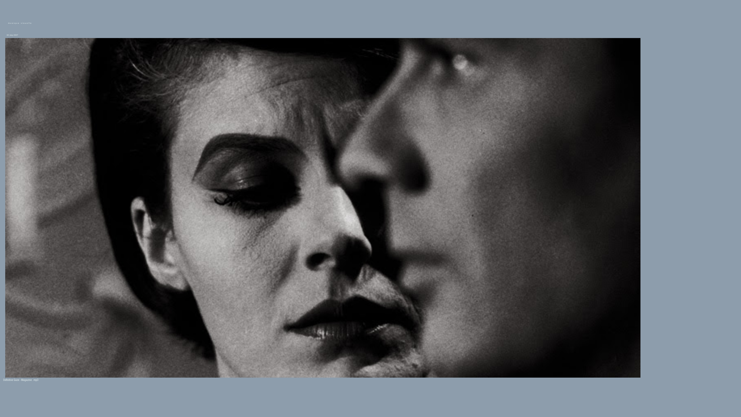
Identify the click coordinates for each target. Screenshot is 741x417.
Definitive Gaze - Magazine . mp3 (20, 379)
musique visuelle (20, 23)
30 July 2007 (12, 35)
